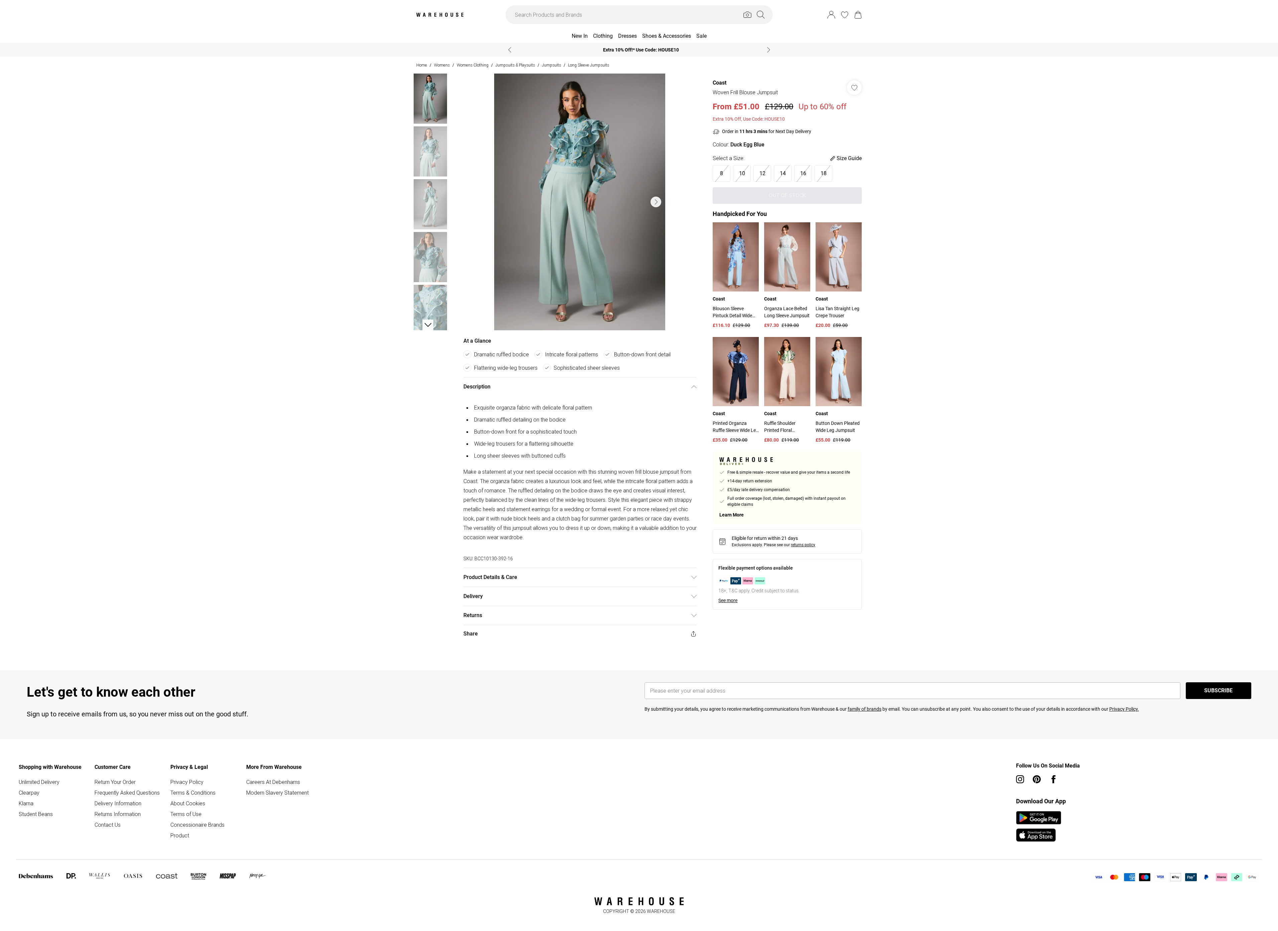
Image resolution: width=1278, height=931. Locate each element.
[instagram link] (1020, 779)
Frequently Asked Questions (127, 792)
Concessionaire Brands (197, 824)
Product (179, 835)
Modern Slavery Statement (277, 792)
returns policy (803, 545)
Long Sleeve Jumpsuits (588, 65)
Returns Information (118, 814)
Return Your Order (115, 782)
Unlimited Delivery (39, 782)
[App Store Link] (1038, 826)
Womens (442, 65)
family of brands (864, 709)
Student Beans (36, 814)
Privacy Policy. (1124, 709)
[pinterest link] (1037, 779)
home (421, 65)
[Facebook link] (1053, 779)
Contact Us (108, 824)
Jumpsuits (551, 65)
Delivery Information (118, 803)
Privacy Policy (186, 782)
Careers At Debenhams (273, 782)
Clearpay (29, 792)
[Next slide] (768, 49)
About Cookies (187, 803)
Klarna (26, 803)
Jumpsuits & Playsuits (515, 65)
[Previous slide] (510, 49)
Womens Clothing (472, 65)
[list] (579, 202)
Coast (719, 83)
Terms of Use (185, 814)
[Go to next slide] (656, 202)
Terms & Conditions (193, 792)
